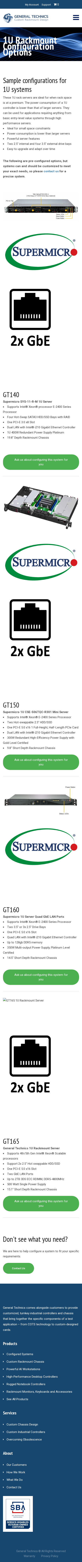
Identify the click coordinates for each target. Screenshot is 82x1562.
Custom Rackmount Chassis (25, 1361)
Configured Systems (20, 1354)
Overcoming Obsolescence (24, 1439)
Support (46, 4)
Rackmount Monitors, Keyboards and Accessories (39, 1391)
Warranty (29, 1556)
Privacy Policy (49, 1556)
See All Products (17, 1399)
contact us (51, 171)
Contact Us (14, 1487)
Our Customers (17, 1465)
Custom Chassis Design (22, 1424)
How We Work (16, 1472)
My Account (32, 4)
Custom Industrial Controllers (26, 1432)
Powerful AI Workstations (23, 1369)
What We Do (15, 1480)
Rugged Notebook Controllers (26, 1384)
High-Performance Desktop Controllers (32, 1376)
